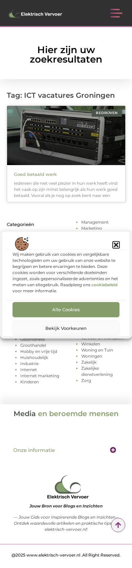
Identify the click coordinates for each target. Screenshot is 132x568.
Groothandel (33, 345)
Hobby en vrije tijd (38, 351)
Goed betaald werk (35, 174)
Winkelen (90, 343)
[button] (116, 245)
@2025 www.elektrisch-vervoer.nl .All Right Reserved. (66, 555)
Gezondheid (32, 339)
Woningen (91, 356)
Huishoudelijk (34, 357)
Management (95, 222)
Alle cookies (66, 309)
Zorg (86, 380)
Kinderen (29, 381)
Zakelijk (88, 362)
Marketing (91, 228)
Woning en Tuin (97, 350)
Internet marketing (39, 375)
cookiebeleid (104, 284)
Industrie (29, 363)
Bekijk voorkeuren (66, 328)
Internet (28, 369)
